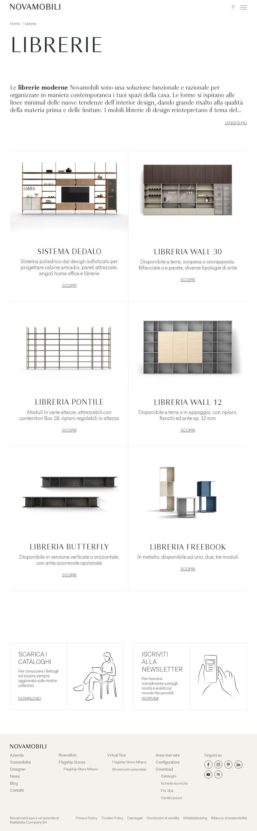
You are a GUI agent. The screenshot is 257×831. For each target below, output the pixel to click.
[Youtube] (208, 775)
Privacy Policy (86, 818)
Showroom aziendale (129, 770)
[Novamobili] (35, 7)
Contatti (17, 791)
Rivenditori (68, 755)
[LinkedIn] (238, 765)
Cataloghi (168, 776)
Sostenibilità (20, 763)
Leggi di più (236, 123)
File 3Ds (167, 791)
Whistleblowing (195, 818)
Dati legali (135, 818)
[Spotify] (218, 775)
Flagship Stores (72, 763)
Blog (14, 784)
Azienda (17, 755)
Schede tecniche (174, 784)
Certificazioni (171, 798)
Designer (18, 770)
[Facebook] (208, 765)
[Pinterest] (228, 765)
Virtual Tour (116, 755)
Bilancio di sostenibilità (229, 818)
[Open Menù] (243, 7)
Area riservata (167, 755)
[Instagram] (218, 765)
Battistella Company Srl (28, 822)
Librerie (30, 24)
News (15, 777)
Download (164, 770)
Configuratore (168, 763)
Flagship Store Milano (81, 769)
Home (15, 24)
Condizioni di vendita (163, 818)
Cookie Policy (112, 818)
